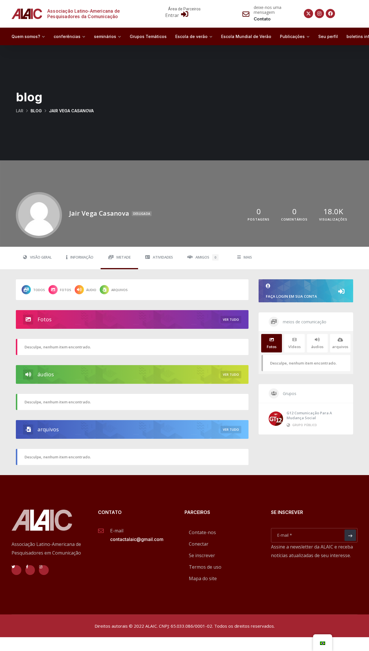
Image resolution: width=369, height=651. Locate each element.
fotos (65, 290)
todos (39, 290)
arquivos (119, 290)
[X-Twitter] (308, 13)
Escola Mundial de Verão (246, 36)
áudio (91, 290)
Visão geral (41, 257)
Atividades (163, 257)
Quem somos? (26, 36)
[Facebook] (330, 13)
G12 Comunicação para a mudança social (309, 415)
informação (81, 257)
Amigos (205, 257)
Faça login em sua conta (291, 296)
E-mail (116, 530)
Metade (123, 257)
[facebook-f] (30, 570)
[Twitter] (16, 570)
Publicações (292, 36)
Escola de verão (191, 36)
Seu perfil (328, 36)
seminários (105, 36)
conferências (67, 36)
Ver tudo (231, 319)
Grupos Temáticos (148, 36)
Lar (19, 110)
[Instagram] (319, 13)
